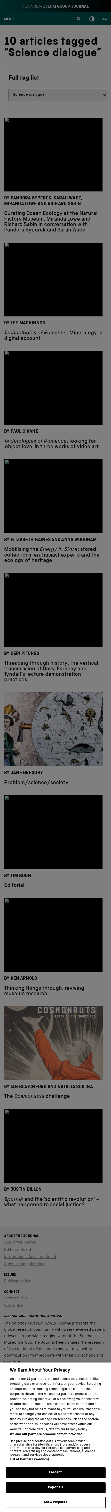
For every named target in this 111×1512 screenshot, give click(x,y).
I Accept (55, 1472)
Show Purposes (55, 1502)
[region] (55, 1437)
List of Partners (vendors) (29, 1459)
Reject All (55, 1487)
